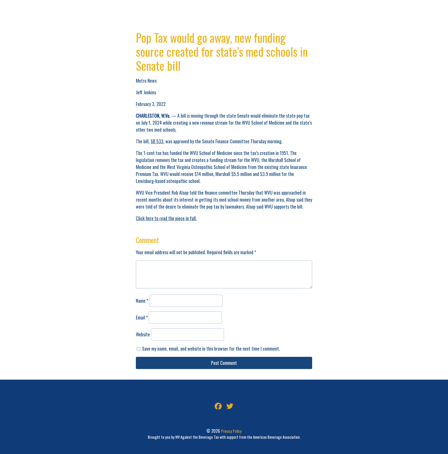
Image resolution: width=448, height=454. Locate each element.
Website (143, 334)
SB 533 (157, 141)
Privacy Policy (231, 431)
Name (142, 300)
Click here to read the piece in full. (166, 218)
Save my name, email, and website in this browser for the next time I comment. (211, 348)
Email (142, 317)
